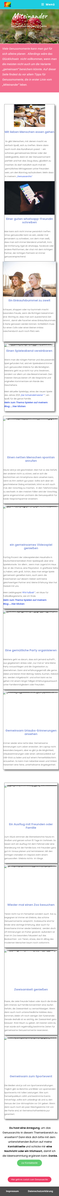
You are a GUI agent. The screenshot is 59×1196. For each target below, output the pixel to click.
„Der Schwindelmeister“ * (32, 395)
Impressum (12, 1191)
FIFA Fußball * (28, 592)
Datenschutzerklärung (40, 1191)
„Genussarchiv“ (24, 176)
